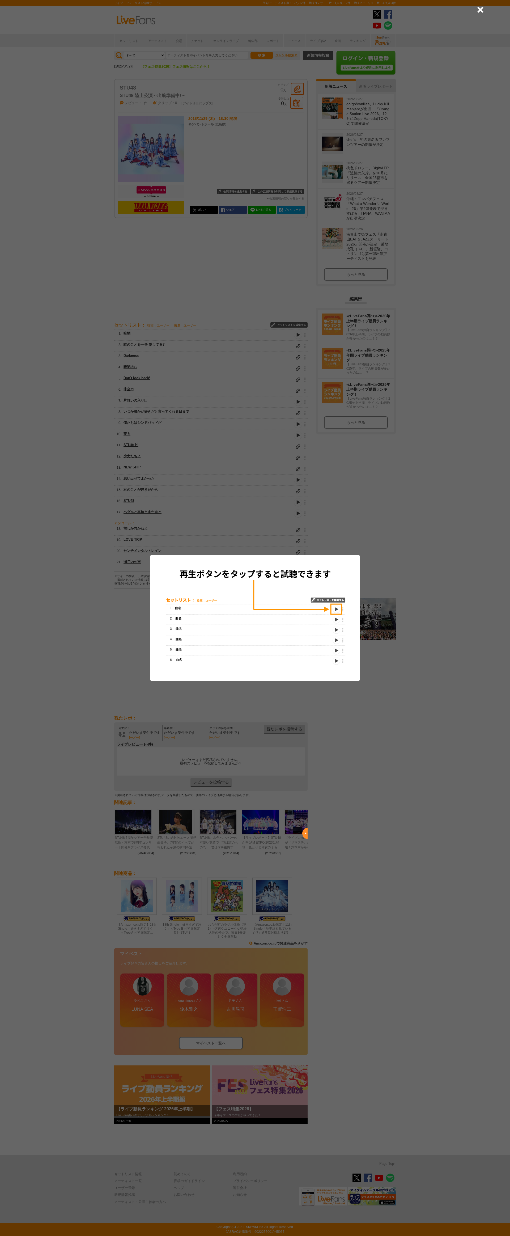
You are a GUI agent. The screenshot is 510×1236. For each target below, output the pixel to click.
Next (305, 833)
